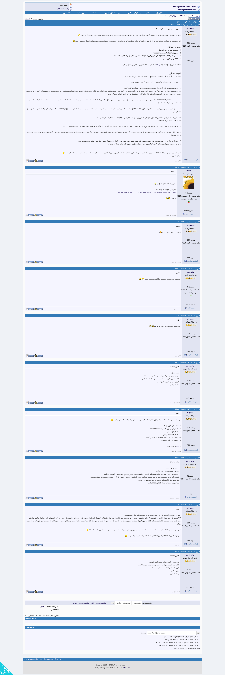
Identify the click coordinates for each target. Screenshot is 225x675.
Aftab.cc (126, 667)
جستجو (149, 12)
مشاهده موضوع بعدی (81, 603)
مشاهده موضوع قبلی (98, 603)
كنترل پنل (160, 12)
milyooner (191, 28)
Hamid (188, 170)
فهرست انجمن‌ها (192, 15)
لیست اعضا (95, 12)
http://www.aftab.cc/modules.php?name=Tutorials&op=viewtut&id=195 (147, 192)
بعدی (27, 19)
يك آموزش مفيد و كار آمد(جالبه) (188, 21)
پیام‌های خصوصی (63, 8)
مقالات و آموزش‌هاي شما (174, 15)
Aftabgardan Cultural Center (185, 6)
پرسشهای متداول (134, 12)
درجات (70, 12)
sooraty (190, 272)
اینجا (177, 446)
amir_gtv (190, 366)
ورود (63, 12)
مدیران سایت (82, 12)
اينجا (159, 64)
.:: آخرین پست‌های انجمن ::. (113, 12)
